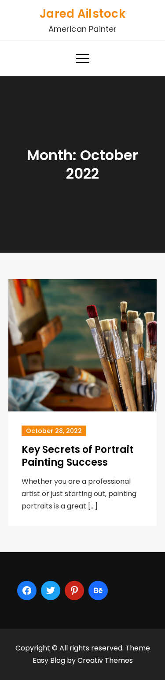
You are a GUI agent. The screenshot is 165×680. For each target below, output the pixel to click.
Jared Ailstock (82, 14)
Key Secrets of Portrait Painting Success (77, 456)
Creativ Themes (105, 660)
